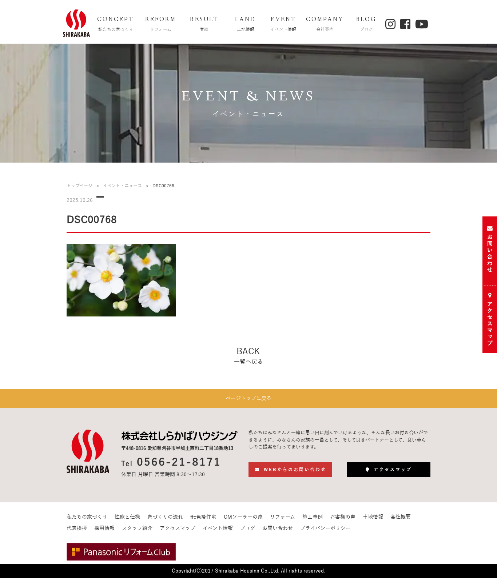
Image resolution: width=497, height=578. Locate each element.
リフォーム (282, 517)
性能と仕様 (127, 517)
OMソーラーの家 (243, 517)
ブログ (247, 528)
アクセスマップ (177, 528)
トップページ (79, 185)
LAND (245, 24)
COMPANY (324, 24)
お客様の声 (342, 517)
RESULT (204, 24)
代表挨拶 (77, 528)
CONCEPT (115, 24)
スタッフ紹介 (137, 528)
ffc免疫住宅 (203, 517)
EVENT (283, 24)
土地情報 (373, 517)
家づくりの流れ (165, 517)
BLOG (366, 24)
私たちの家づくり (87, 517)
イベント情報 (218, 528)
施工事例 (312, 517)
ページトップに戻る (248, 398)
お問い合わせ (277, 528)
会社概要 (400, 517)
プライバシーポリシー (325, 528)
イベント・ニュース (122, 185)
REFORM (160, 24)
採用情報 (104, 528)
